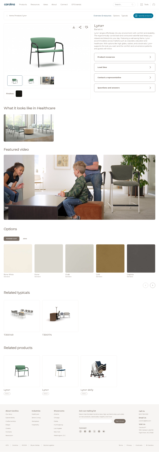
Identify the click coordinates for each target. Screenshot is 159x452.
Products (23, 5)
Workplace (35, 421)
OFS (7, 445)
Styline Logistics (48, 445)
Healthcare (35, 414)
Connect (64, 5)
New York (57, 432)
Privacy (129, 445)
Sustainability (10, 417)
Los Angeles (58, 428)
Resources (35, 5)
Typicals (124, 16)
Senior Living (36, 417)
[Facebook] (85, 431)
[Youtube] (103, 431)
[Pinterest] (99, 431)
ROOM (24, 445)
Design (8, 425)
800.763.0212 (143, 414)
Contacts (9, 432)
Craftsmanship (11, 421)
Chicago (56, 417)
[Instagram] (80, 431)
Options (116, 16)
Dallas (56, 421)
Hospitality (35, 425)
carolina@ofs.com (145, 421)
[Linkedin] (89, 431)
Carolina (15, 445)
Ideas (45, 5)
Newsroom (9, 435)
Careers (8, 428)
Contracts (139, 445)
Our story (9, 414)
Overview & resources (102, 16)
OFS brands (76, 5)
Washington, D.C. (60, 435)
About (54, 5)
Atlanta (56, 414)
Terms (121, 445)
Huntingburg (58, 425)
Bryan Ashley (35, 445)
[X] (94, 431)
